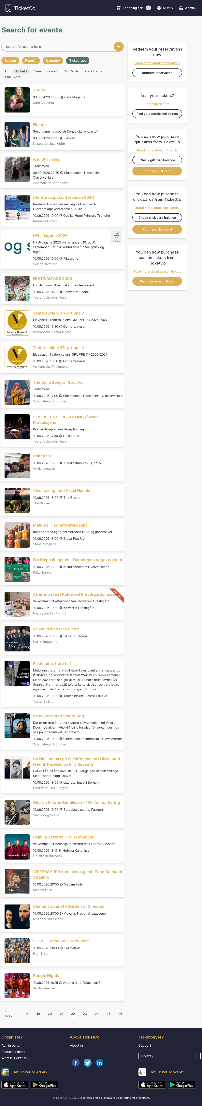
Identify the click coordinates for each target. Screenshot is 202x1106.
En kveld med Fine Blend (56, 629)
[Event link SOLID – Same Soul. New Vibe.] (15, 951)
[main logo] (20, 8)
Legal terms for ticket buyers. (97, 1097)
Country (145, 1050)
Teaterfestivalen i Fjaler (50, 297)
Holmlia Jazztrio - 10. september (63, 837)
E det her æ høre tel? (52, 663)
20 (50, 1014)
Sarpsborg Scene (46, 815)
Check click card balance (157, 218)
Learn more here (157, 104)
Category (53, 61)
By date (10, 61)
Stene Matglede (44, 544)
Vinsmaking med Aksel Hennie (61, 490)
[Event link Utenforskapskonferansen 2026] (15, 207)
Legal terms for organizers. (133, 1097)
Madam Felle (42, 890)
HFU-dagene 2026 (50, 235)
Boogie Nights (46, 975)
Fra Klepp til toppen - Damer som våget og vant (77, 559)
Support (144, 1045)
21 (61, 1014)
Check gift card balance (157, 160)
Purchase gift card (157, 171)
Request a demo (13, 1052)
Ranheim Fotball (45, 221)
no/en (168, 8)
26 (120, 1014)
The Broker (41, 503)
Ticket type (77, 61)
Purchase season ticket (157, 281)
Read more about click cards (157, 208)
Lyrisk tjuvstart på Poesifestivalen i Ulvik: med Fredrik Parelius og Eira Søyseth (76, 761)
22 (73, 1014)
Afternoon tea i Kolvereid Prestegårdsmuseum (77, 594)
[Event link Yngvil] (15, 100)
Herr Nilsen (41, 954)
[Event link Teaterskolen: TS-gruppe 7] (15, 323)
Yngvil (39, 90)
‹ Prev (8, 1013)
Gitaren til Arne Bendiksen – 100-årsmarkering (76, 802)
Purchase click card (157, 229)
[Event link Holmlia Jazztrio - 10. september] (15, 847)
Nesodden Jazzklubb (49, 144)
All (6, 71)
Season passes (45, 71)
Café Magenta (43, 103)
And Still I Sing (46, 159)
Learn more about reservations (157, 63)
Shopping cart (136, 8)
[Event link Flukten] (15, 134)
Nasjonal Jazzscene (48, 919)
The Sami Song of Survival (58, 382)
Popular (31, 61)
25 (108, 1014)
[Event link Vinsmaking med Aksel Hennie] (15, 500)
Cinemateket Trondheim (50, 183)
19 (38, 1014)
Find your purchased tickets (157, 114)
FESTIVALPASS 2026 (52, 278)
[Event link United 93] (15, 466)
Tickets (21, 71)
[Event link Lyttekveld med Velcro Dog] (15, 726)
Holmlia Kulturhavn (47, 856)
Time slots (12, 77)
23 (85, 1014)
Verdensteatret (44, 468)
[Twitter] (88, 1063)
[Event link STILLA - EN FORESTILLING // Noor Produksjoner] (15, 427)
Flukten (40, 124)
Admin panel (10, 1045)
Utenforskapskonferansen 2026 (63, 197)
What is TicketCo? (14, 1058)
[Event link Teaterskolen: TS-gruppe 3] (15, 357)
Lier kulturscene (45, 642)
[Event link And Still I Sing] (15, 169)
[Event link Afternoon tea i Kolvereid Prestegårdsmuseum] (15, 604)
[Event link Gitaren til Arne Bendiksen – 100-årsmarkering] (15, 812)
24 (97, 1014)
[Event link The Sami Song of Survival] (15, 392)
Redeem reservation (157, 73)
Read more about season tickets (157, 271)
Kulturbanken (43, 572)
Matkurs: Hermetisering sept (60, 525)
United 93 (42, 456)
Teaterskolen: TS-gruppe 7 (58, 313)
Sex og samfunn (45, 264)
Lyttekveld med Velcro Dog (58, 716)
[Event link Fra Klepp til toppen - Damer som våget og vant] (15, 569)
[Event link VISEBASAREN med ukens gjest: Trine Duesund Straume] (15, 881)
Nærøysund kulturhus (49, 613)
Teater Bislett (42, 701)
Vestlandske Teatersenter (52, 332)
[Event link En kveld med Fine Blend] (15, 639)
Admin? (190, 8)
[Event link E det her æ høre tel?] (15, 673)
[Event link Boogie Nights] (15, 985)
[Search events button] (119, 47)
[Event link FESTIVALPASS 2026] (15, 288)
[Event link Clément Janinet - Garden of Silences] (15, 916)
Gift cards (71, 71)
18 (27, 1014)
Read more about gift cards (157, 150)
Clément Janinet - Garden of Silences (68, 906)
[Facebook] (76, 1063)
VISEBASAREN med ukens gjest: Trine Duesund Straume (77, 874)
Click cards (93, 71)
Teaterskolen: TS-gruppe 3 (58, 347)
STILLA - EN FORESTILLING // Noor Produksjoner (65, 420)
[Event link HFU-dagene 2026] (15, 245)
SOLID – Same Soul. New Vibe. (61, 941)
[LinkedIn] (99, 1063)
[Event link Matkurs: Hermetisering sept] (15, 535)
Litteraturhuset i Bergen (50, 788)
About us (77, 1045)
